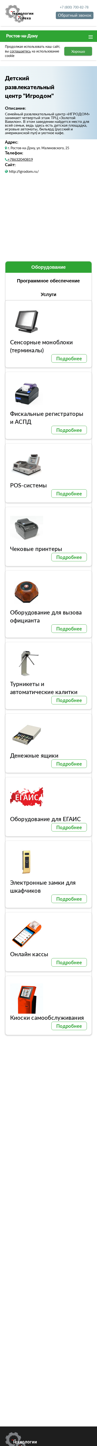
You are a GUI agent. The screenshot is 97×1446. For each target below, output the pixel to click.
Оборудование (48, 267)
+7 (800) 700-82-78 (74, 7)
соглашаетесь (20, 51)
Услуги (48, 294)
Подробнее (69, 358)
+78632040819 (20, 159)
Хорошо (78, 51)
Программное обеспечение (48, 280)
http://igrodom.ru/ (24, 171)
